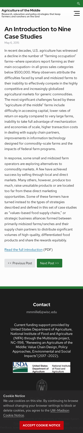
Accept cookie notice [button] (41, 425)
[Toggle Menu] (77, 13)
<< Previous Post (20, 263)
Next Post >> (49, 263)
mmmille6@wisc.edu (41, 312)
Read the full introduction (23, 249)
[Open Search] (79, 4)
